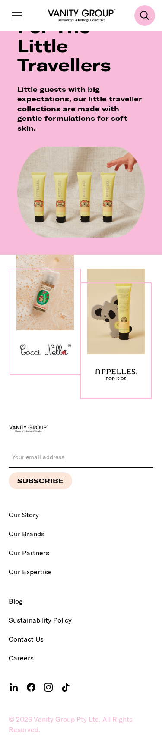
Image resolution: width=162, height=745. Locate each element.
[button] (15, 15)
